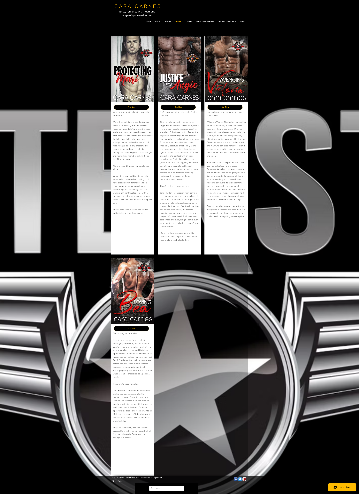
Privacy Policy (117, 481)
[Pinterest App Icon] (244, 479)
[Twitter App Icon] (240, 479)
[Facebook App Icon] (236, 479)
